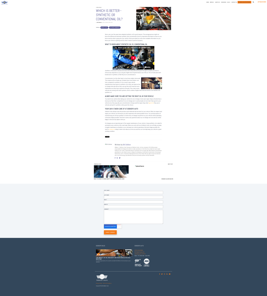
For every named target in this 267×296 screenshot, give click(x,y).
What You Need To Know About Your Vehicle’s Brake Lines (109, 178)
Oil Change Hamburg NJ (115, 27)
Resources (223, 2)
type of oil (151, 103)
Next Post (170, 164)
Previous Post (97, 164)
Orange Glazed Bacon (167, 178)
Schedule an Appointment (244, 2)
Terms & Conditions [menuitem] (107, 283)
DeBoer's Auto (104, 27)
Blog (228, 2)
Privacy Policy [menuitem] (99, 283)
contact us (112, 129)
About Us (217, 2)
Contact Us (234, 2)
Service (211, 2)
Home (207, 2)
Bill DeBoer (99, 22)
